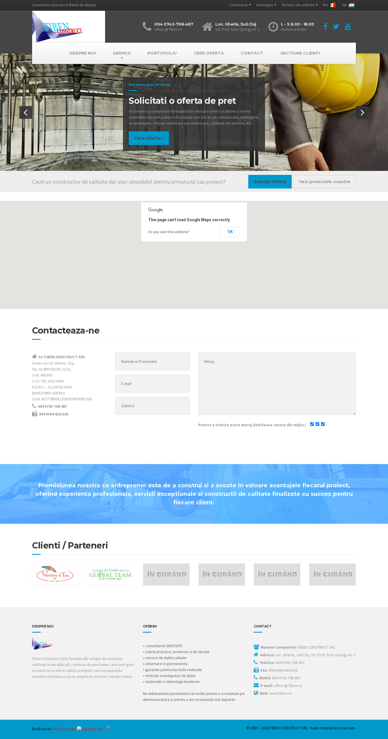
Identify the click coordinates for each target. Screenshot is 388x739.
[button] (25, 112)
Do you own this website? (168, 232)
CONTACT (252, 53)
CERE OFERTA (209, 53)
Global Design (64, 728)
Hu (344, 4)
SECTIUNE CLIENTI (300, 53)
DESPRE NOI (83, 53)
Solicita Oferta (270, 181)
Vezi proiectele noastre (324, 181)
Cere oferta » (146, 138)
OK (230, 231)
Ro (326, 4)
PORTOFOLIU (162, 53)
